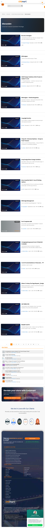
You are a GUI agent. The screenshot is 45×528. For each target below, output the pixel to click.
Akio (23, 125)
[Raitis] (4, 375)
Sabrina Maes (25, 251)
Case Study (8, 486)
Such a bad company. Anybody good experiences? (14, 367)
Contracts (7, 472)
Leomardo (25, 228)
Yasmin (24, 268)
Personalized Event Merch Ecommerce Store (13, 458)
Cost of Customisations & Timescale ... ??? (32, 263)
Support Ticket (8, 488)
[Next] (36, 344)
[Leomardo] (4, 381)
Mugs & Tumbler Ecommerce (11, 450)
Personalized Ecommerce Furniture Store (13, 455)
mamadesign (13, 381)
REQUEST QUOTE (25, 325)
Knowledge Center (27, 474)
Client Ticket (8, 469)
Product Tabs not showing (10, 354)
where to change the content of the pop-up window (15, 361)
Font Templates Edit (26, 221)
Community (8, 483)
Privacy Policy (8, 496)
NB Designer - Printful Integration (30, 97)
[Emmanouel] (4, 378)
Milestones (7, 475)
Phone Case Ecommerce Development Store (13, 461)
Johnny (24, 147)
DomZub (24, 86)
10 (33, 344)
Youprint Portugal (26, 42)
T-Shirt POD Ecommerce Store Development (13, 463)
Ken (12, 365)
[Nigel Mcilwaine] (4, 371)
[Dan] (4, 365)
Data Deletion (8, 497)
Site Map (7, 494)
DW (23, 189)
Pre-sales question (8, 357)
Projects (7, 474)
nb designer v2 (8, 374)
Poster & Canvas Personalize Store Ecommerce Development (16, 453)
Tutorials (7, 485)
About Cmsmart (8, 480)
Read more (17, 45)
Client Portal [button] (8, 464)
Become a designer (26, 35)
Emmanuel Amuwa (26, 62)
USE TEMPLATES (25, 304)
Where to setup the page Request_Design (32, 283)
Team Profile (26, 469)
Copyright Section (26, 118)
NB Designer (24, 56)
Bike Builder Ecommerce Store (11, 452)
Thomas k (24, 104)
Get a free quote (32, 438)
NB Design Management (27, 201)
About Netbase (8, 489)
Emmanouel (13, 378)
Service (25, 472)
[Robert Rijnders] (4, 358)
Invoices (25, 475)
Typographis (25, 206)
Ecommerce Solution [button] (9, 447)
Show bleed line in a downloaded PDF (12, 364)
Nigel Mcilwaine (14, 372)
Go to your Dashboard (10, 467)
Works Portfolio (27, 467)
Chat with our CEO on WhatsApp (33, 441)
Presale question (8, 377)
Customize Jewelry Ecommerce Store (12, 456)
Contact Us (7, 491)
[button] (3, 4)
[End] (38, 344)
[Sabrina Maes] (4, 352)
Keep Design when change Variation (31, 159)
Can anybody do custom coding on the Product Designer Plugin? (17, 351)
